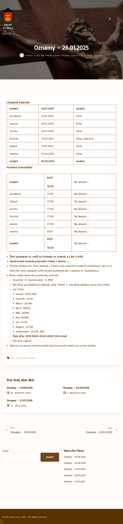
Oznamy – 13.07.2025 (74, 481)
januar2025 (21, 358)
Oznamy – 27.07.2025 (20, 400)
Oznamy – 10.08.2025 (20, 387)
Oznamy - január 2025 (72, 55)
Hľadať (5, 451)
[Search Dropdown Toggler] (110, 19)
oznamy (32, 358)
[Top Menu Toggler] (118, 19)
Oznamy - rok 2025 (93, 55)
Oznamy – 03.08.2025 (76, 387)
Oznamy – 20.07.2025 (75, 475)
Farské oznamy (53, 55)
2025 (13, 358)
